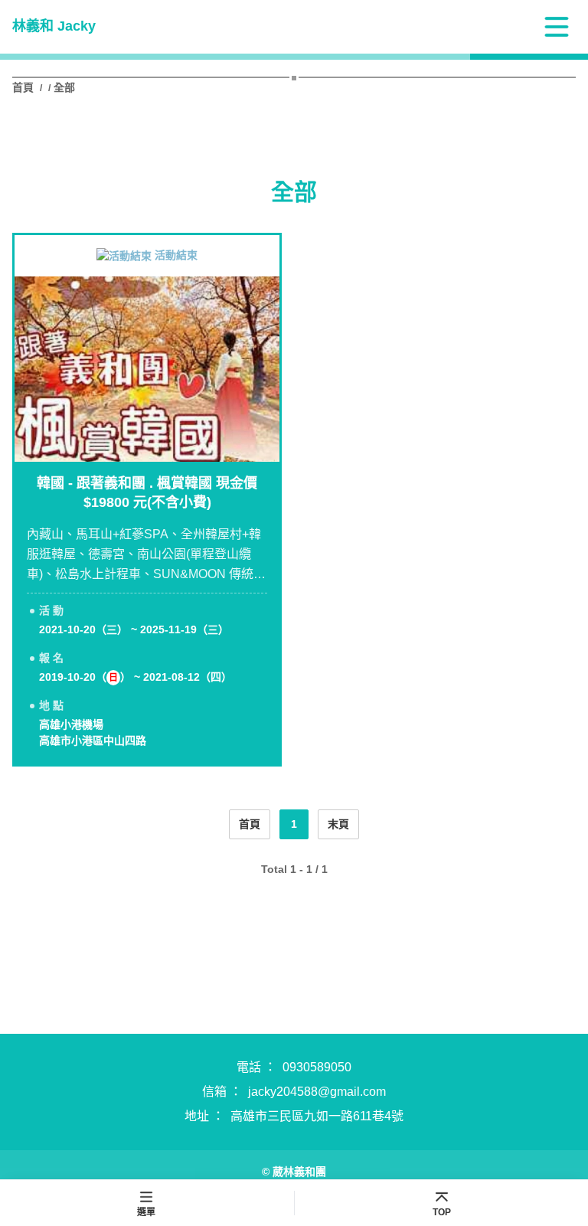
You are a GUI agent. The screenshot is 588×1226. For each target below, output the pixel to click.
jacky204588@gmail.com (317, 1091)
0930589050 (317, 1067)
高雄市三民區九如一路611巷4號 (316, 1116)
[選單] (556, 27)
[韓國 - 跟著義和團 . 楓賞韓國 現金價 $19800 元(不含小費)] (147, 369)
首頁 (24, 87)
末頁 (338, 824)
